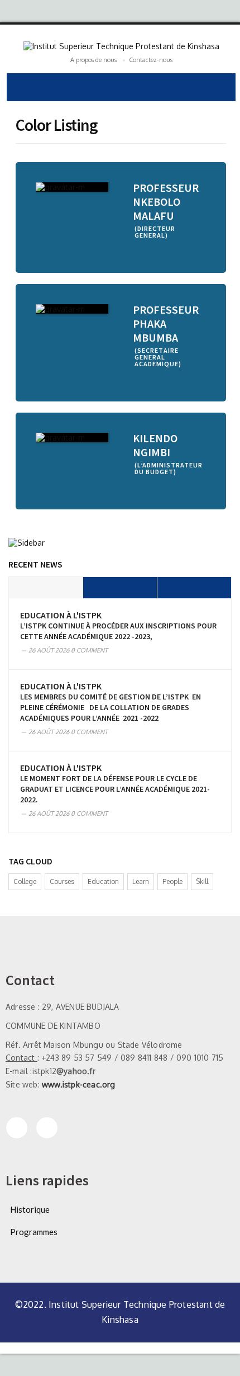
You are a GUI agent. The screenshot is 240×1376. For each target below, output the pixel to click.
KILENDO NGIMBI (155, 445)
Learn (140, 881)
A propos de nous (93, 60)
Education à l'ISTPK (61, 615)
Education (103, 881)
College (24, 881)
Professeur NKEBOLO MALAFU (166, 202)
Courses (62, 881)
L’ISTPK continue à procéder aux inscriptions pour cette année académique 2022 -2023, (118, 631)
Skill (202, 881)
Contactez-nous (150, 60)
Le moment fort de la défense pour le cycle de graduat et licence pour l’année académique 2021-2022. (115, 789)
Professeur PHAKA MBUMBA (166, 323)
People (172, 881)
